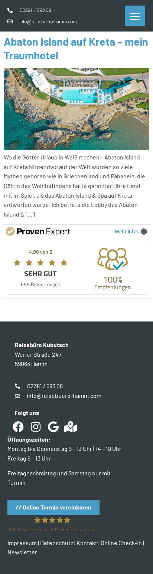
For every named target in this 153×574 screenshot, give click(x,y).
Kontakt (86, 542)
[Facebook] (18, 427)
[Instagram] (35, 427)
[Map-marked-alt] (70, 427)
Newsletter (22, 551)
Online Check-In (121, 542)
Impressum (22, 542)
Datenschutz (56, 542)
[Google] (53, 427)
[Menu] (135, 16)
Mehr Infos (127, 231)
